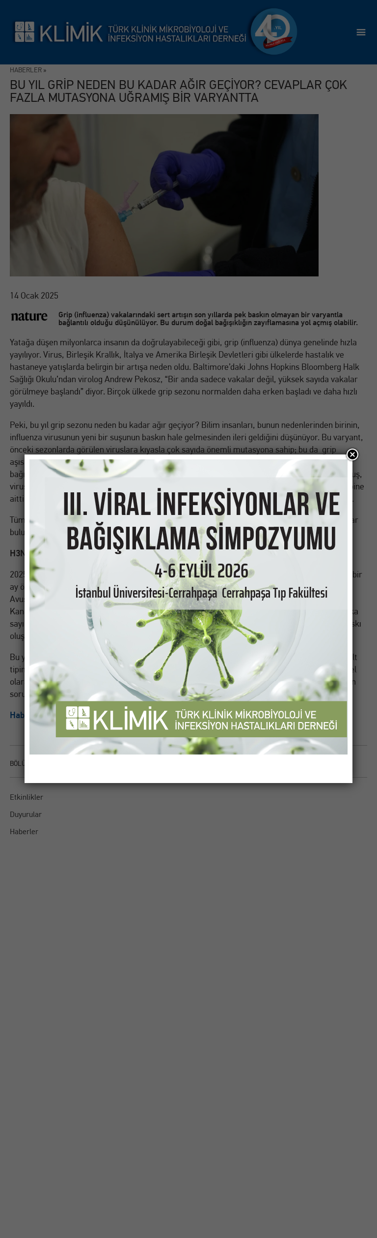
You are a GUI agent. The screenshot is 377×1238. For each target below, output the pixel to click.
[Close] (352, 454)
